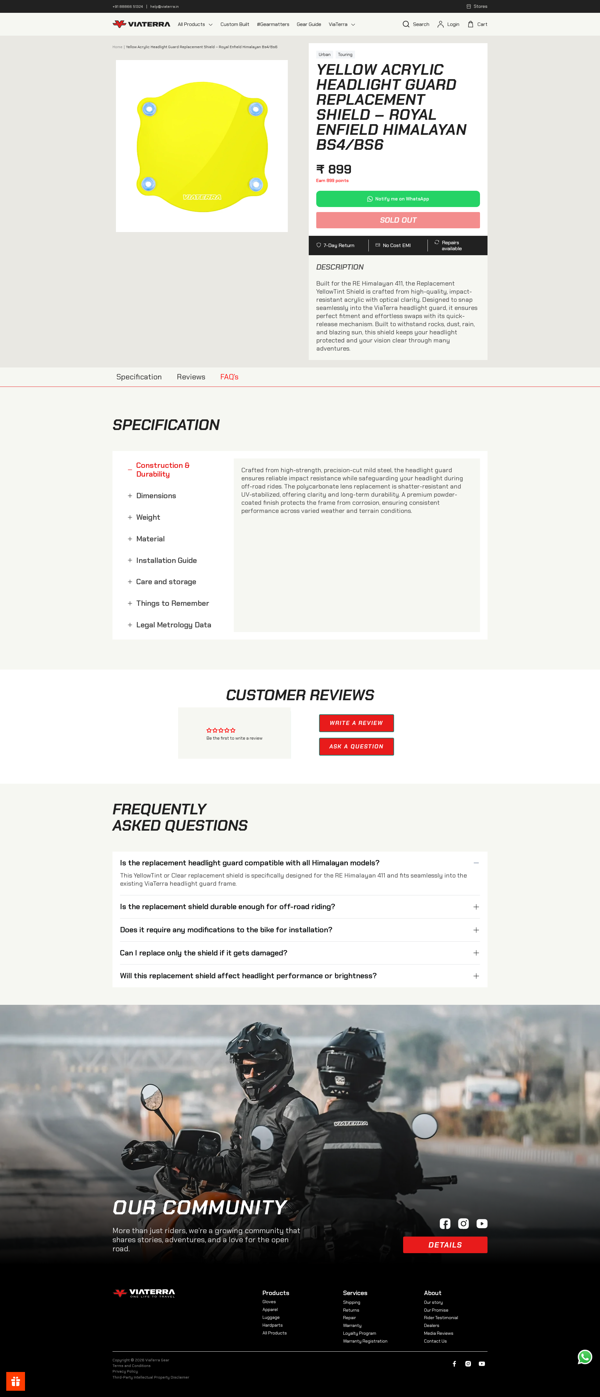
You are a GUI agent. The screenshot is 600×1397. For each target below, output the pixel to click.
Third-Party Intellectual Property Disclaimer (150, 1377)
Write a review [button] (356, 723)
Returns (351, 1310)
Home (117, 47)
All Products (274, 1333)
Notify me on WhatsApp (402, 199)
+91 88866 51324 (127, 6)
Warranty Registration (365, 1341)
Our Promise (436, 1310)
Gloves (269, 1301)
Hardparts (272, 1325)
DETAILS (445, 1245)
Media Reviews (438, 1333)
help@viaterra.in (164, 6)
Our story (433, 1302)
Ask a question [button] (356, 746)
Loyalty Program (359, 1333)
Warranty (352, 1325)
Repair (349, 1317)
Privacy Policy (125, 1371)
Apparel (270, 1309)
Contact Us (435, 1341)
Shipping (351, 1302)
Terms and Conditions (131, 1365)
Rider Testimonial (441, 1317)
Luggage (271, 1317)
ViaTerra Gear (157, 1360)
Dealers (431, 1325)
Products (275, 1293)
